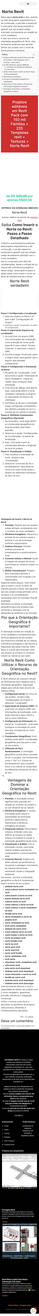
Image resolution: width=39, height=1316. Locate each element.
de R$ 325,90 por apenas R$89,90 (16, 65)
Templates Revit (25, 1305)
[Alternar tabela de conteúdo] (33, 54)
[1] (33, 1312)
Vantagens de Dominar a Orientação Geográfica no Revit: (17, 90)
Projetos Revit (13, 1305)
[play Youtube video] (19, 299)
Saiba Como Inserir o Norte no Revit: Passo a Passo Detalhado (19, 73)
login (19, 1026)
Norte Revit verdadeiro (12, 77)
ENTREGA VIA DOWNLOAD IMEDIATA (19, 67)
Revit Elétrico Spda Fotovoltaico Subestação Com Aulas (15, 1280)
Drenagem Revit (8, 1210)
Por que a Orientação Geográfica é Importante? (16, 80)
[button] (28, 3)
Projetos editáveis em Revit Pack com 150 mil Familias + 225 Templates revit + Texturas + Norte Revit (18, 60)
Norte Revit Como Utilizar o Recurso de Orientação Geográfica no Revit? (18, 85)
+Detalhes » (5, 1221)
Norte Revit (10, 69)
